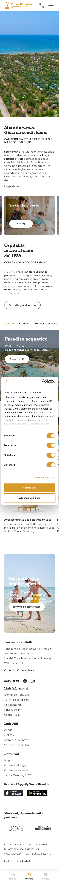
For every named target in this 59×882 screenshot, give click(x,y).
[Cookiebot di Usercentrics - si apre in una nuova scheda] (42, 381)
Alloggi (8, 729)
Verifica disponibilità (16, 745)
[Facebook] (25, 680)
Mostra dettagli (41, 477)
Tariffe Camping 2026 (17, 775)
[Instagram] (33, 680)
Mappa (8, 760)
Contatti (9, 670)
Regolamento (13, 704)
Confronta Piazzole (16, 770)
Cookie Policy (12, 714)
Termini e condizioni (16, 699)
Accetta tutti (29, 487)
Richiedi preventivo (16, 740)
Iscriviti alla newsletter (26, 606)
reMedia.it (25, 861)
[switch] (50, 445)
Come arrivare (25, 670)
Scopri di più (17, 359)
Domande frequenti (17, 694)
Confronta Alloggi (15, 765)
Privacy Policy (13, 709)
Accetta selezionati (29, 498)
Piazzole (9, 735)
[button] (12, 186)
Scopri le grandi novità (22, 305)
